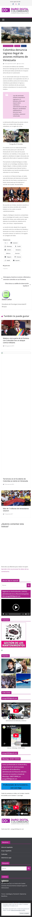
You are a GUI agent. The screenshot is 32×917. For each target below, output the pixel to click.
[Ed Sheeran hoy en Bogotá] (8, 666)
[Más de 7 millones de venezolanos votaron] (16, 491)
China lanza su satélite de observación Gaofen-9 (17, 285)
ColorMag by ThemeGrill (12, 894)
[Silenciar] (26, 614)
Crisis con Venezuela (8, 46)
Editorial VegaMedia (7, 847)
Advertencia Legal (6, 857)
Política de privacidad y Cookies (18, 910)
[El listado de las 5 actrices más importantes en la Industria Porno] (23, 666)
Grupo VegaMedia (6, 851)
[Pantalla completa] (28, 614)
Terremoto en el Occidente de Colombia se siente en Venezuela (15, 480)
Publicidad (4, 854)
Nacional (24, 46)
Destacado (17, 46)
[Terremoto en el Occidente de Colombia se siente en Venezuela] (16, 353)
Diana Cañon (21, 63)
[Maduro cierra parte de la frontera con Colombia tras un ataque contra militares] (16, 321)
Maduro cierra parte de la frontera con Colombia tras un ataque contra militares (16, 340)
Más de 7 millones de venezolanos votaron (16, 509)
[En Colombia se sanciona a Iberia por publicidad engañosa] (23, 681)
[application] (16, 607)
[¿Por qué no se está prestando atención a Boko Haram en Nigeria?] (8, 681)
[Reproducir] (3, 614)
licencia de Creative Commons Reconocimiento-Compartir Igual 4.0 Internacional (14, 885)
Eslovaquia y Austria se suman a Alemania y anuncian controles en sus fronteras (17, 278)
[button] (16, 607)
